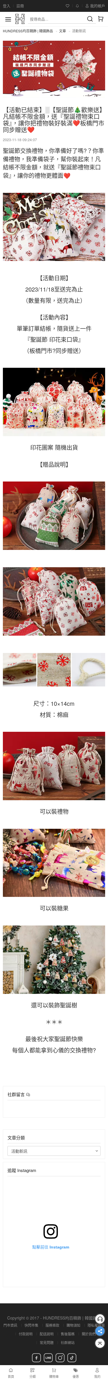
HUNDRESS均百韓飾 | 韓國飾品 (28, 30)
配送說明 (47, 1333)
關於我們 (89, 1333)
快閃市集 (31, 1325)
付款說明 (26, 1333)
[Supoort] (100, 1319)
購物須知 (73, 1325)
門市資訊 (10, 1325)
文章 (62, 30)
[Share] (100, 1331)
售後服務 (68, 1333)
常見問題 (47, 1342)
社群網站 (68, 1342)
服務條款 (52, 1325)
